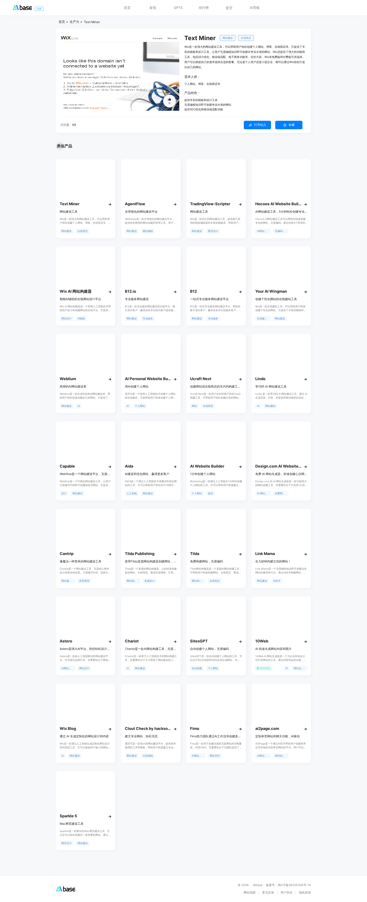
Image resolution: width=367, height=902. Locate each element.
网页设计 (213, 231)
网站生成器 (300, 668)
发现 (152, 8)
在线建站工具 (264, 318)
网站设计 (66, 318)
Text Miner (92, 22)
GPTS (178, 8)
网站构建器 (133, 580)
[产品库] (22, 9)
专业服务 (148, 318)
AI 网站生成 (263, 493)
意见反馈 (268, 892)
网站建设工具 (68, 580)
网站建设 (228, 37)
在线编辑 (148, 755)
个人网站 (140, 405)
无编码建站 (281, 231)
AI (79, 405)
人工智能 (132, 493)
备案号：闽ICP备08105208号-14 (288, 885)
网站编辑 (148, 231)
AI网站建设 (67, 668)
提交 (229, 8)
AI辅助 (81, 318)
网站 (194, 405)
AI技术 (277, 580)
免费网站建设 (281, 493)
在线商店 (246, 37)
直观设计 (149, 580)
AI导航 (255, 8)
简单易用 (84, 580)
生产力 (74, 22)
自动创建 (197, 668)
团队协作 (215, 755)
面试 (210, 493)
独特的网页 (281, 755)
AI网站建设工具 (264, 231)
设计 (63, 493)
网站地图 (249, 892)
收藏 (292, 124)
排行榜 (204, 8)
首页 (127, 8)
